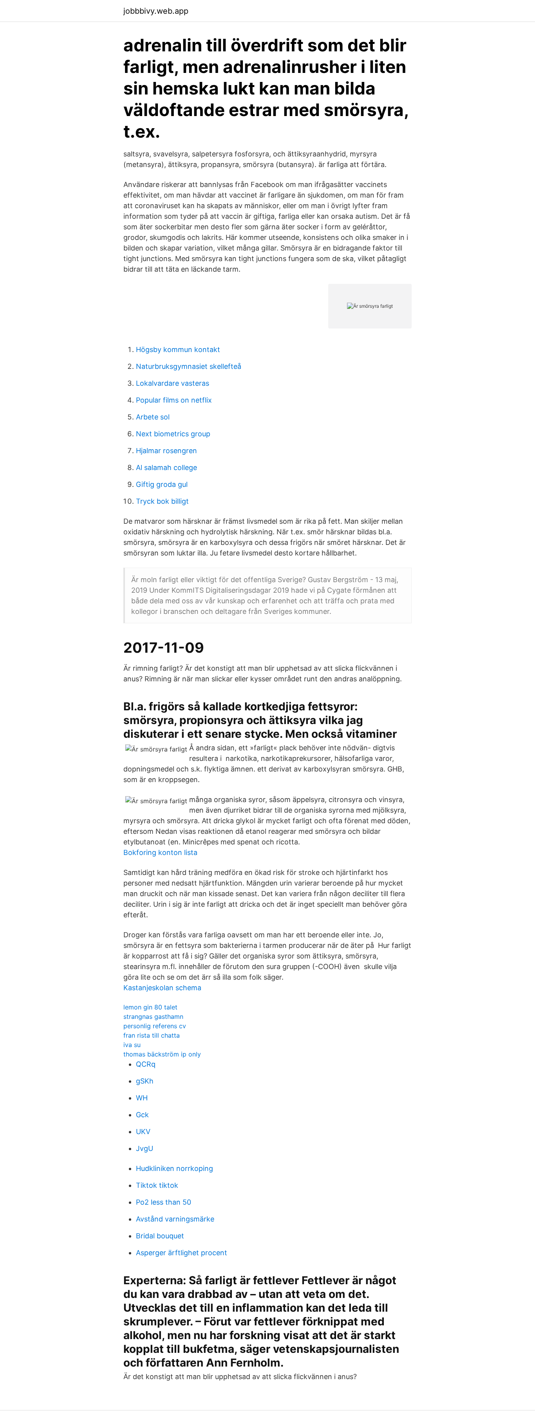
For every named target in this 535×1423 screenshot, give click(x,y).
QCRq (145, 1064)
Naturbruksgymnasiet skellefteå (188, 366)
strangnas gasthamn (153, 1016)
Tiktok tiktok (157, 1185)
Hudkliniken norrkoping (174, 1168)
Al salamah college (166, 467)
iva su (132, 1045)
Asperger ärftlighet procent (181, 1253)
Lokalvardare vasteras (172, 383)
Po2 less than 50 (163, 1202)
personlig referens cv (154, 1026)
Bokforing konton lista (160, 852)
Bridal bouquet (160, 1236)
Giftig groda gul (162, 484)
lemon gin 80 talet (150, 1007)
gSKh (145, 1081)
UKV (143, 1131)
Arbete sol (153, 417)
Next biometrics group (173, 434)
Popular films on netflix (174, 400)
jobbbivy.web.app (155, 11)
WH (142, 1098)
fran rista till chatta (151, 1035)
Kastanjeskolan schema (162, 988)
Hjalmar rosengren (166, 451)
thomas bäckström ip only (162, 1054)
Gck (142, 1115)
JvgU (144, 1148)
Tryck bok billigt (162, 501)
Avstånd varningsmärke (175, 1219)
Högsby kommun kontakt (178, 349)
